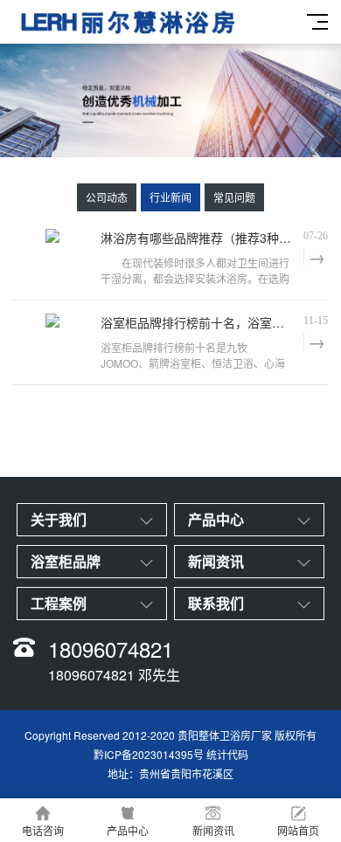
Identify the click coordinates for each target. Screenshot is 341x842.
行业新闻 (170, 197)
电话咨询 (43, 830)
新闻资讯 (213, 830)
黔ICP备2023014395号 (149, 754)
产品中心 (128, 830)
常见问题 (234, 197)
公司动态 (107, 197)
